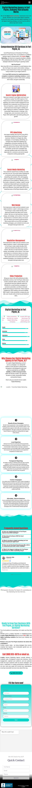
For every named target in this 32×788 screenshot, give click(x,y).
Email (4, 707)
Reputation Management (16, 240)
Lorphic (23, 56)
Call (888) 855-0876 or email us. (16, 654)
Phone (4, 701)
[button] (16, 34)
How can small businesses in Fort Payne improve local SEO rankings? (14, 532)
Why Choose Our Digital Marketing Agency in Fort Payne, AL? (16, 359)
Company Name (7, 696)
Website (5, 713)
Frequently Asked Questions (16, 528)
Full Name (5, 690)
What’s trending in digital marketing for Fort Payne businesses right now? (15, 541)
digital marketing (14, 15)
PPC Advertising (16, 132)
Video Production (16, 276)
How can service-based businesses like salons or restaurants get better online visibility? (16, 545)
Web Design (16, 205)
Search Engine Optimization (16, 95)
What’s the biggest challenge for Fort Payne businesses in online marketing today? (15, 550)
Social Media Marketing (16, 169)
